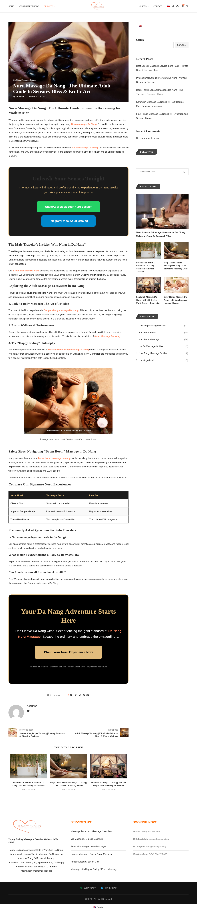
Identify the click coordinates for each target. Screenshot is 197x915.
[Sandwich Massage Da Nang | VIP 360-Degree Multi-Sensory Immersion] (108, 766)
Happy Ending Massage (21, 850)
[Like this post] (71, 695)
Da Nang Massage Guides (163, 325)
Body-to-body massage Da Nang (61, 310)
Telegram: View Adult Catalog (68, 220)
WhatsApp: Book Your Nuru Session (68, 206)
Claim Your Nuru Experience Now (68, 652)
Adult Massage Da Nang (85, 147)
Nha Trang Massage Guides (163, 353)
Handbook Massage (163, 339)
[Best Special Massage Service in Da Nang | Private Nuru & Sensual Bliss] (162, 211)
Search (140, 39)
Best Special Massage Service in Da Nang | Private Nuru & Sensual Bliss (161, 234)
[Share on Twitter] (79, 695)
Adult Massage (78, 861)
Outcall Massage (94, 839)
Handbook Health (163, 332)
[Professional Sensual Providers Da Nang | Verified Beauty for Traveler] (28, 766)
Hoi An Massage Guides (163, 346)
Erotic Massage (109, 869)
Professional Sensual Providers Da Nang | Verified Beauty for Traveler (145, 267)
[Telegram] (177, 6)
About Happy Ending (29, 6)
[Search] (187, 6)
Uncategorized (163, 360)
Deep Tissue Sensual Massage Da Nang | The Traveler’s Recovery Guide (176, 266)
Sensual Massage (80, 846)
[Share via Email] (87, 695)
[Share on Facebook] (75, 695)
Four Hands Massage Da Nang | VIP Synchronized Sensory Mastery (175, 300)
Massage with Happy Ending (85, 869)
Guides (143, 6)
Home (11, 6)
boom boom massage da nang (54, 458)
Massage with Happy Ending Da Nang (68, 349)
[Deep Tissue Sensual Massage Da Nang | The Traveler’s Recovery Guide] (68, 766)
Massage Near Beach (103, 831)
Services (48, 6)
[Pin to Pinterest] (83, 695)
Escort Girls (94, 861)
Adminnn (20, 96)
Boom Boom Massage (101, 854)
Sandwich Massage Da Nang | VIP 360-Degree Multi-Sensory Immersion (148, 300)
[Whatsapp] (173, 6)
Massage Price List (80, 831)
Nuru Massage (98, 846)
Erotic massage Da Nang (26, 270)
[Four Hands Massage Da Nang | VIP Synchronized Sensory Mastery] (176, 285)
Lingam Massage (79, 854)
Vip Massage (77, 839)
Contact (157, 6)
